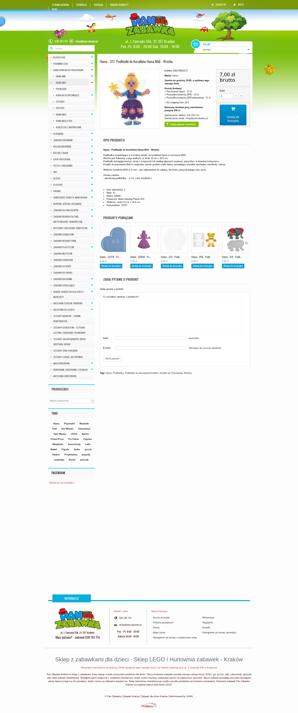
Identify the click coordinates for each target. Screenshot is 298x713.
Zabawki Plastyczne (63, 247)
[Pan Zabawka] (151, 24)
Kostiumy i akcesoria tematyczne (70, 228)
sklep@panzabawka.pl (196, 118)
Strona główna (60, 5)
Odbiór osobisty (119, 5)
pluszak (84, 459)
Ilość (222, 90)
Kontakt (206, 627)
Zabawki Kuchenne (62, 279)
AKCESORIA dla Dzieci (63, 309)
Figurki (57, 191)
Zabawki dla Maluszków (65, 210)
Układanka (57, 444)
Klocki (56, 178)
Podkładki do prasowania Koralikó (141, 373)
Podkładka (118, 373)
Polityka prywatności (163, 622)
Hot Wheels (67, 428)
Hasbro (56, 454)
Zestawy (60, 101)
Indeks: (168, 70)
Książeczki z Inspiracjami (68, 127)
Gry (55, 172)
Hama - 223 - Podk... (171, 256)
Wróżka (188, 373)
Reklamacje (208, 617)
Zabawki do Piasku (62, 272)
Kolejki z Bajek (60, 153)
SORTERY (60, 108)
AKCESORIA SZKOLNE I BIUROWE (68, 303)
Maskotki (84, 423)
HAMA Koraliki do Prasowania (68, 70)
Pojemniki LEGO (60, 63)
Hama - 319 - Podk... (232, 256)
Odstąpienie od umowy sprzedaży (219, 632)
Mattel (54, 449)
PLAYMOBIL (58, 133)
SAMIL (189, 696)
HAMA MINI (61, 76)
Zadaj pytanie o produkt (182, 124)
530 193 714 (193, 115)
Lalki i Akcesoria (61, 159)
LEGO (74, 434)
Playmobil (69, 423)
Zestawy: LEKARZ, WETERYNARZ (68, 357)
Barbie (85, 434)
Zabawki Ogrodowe (63, 260)
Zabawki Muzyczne (62, 253)
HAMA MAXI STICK (64, 121)
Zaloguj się (220, 4)
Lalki (87, 444)
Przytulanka (70, 454)
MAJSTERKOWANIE (61, 363)
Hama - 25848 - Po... (140, 256)
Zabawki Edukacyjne (63, 234)
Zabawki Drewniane (63, 140)
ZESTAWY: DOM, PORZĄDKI (65, 350)
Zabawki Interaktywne (64, 240)
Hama (56, 423)
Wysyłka (98, 5)
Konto (241, 4)
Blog (54, 9)
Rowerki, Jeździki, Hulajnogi (67, 203)
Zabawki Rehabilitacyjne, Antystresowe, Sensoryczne (67, 219)
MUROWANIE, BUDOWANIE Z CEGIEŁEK (70, 369)
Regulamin (207, 622)
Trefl (54, 428)
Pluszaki (57, 184)
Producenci (60, 389)
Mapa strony (159, 632)
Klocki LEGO (59, 57)
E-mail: (107, 348)
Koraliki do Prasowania (171, 373)
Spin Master (59, 434)
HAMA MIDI (61, 82)
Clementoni (84, 428)
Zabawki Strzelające (64, 285)
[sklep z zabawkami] (77, 618)
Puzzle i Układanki (62, 165)
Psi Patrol (73, 439)
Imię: (105, 338)
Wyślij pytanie (112, 358)
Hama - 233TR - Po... (110, 256)
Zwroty (156, 627)
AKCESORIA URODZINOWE (65, 376)
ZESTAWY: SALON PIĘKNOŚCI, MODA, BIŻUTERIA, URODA (69, 341)
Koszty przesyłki (161, 617)
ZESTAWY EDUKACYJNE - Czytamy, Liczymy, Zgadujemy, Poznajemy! (69, 330)
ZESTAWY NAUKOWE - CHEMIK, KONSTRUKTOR (67, 318)
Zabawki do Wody (62, 266)
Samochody (74, 444)
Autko (77, 449)
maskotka (59, 459)
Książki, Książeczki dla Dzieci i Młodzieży (68, 294)
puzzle (88, 449)
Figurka (87, 439)
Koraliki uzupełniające (67, 95)
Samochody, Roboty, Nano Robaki (70, 197)
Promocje (81, 5)
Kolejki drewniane (62, 146)
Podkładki (61, 89)
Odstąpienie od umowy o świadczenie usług (175, 637)
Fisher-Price (57, 439)
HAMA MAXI (61, 114)
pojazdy (86, 454)
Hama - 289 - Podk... (201, 256)
